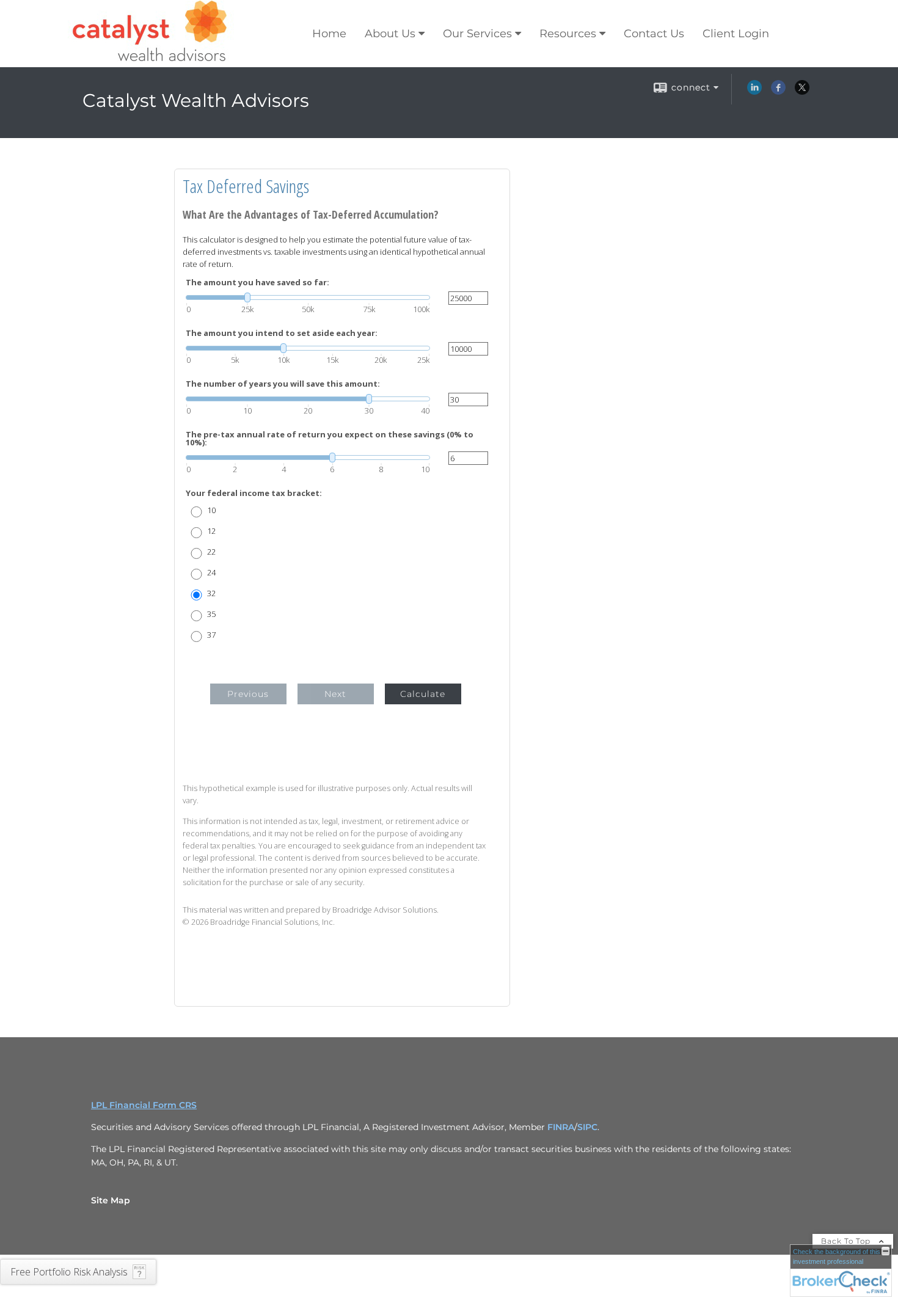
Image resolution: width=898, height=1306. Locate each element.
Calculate (422, 693)
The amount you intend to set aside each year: (282, 333)
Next (335, 693)
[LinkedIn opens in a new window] (754, 91)
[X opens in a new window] (802, 91)
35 (211, 614)
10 (211, 510)
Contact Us (654, 33)
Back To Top (847, 1241)
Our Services (477, 33)
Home (329, 33)
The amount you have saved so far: (257, 282)
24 (211, 573)
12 (211, 531)
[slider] (308, 297)
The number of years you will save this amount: (283, 384)
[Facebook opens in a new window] (778, 91)
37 (211, 635)
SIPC (587, 1127)
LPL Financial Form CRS (144, 1105)
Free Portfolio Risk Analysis (69, 1272)
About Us (390, 33)
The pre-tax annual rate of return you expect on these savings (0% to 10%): (329, 439)
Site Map (110, 1200)
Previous (248, 693)
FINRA (560, 1127)
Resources (567, 33)
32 (211, 593)
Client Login (736, 33)
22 (211, 552)
